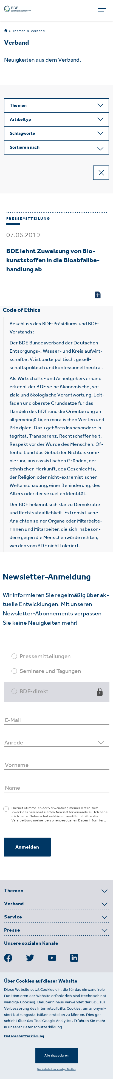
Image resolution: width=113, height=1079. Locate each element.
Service (13, 917)
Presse (12, 930)
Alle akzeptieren (56, 1055)
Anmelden (27, 847)
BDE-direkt (34, 691)
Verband (38, 31)
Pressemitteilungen (45, 656)
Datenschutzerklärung (24, 1036)
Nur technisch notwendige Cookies (56, 1069)
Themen (19, 31)
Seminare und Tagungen (50, 670)
